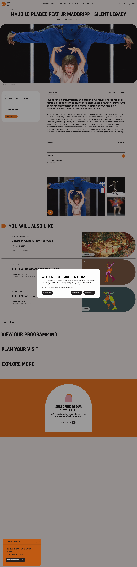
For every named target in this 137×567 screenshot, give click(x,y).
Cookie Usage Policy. (67, 287)
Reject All (76, 293)
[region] (68, 283)
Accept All (89, 293)
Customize (47, 293)
